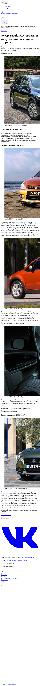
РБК (2, 31)
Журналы (7, 6)
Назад (5, 3)
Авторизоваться (6, 515)
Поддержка (9, 560)
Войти (3, 13)
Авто (5, 31)
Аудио (6, 8)
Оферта (3, 560)
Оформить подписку (11, 13)
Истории (24, 560)
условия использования (26, 557)
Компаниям (17, 560)
